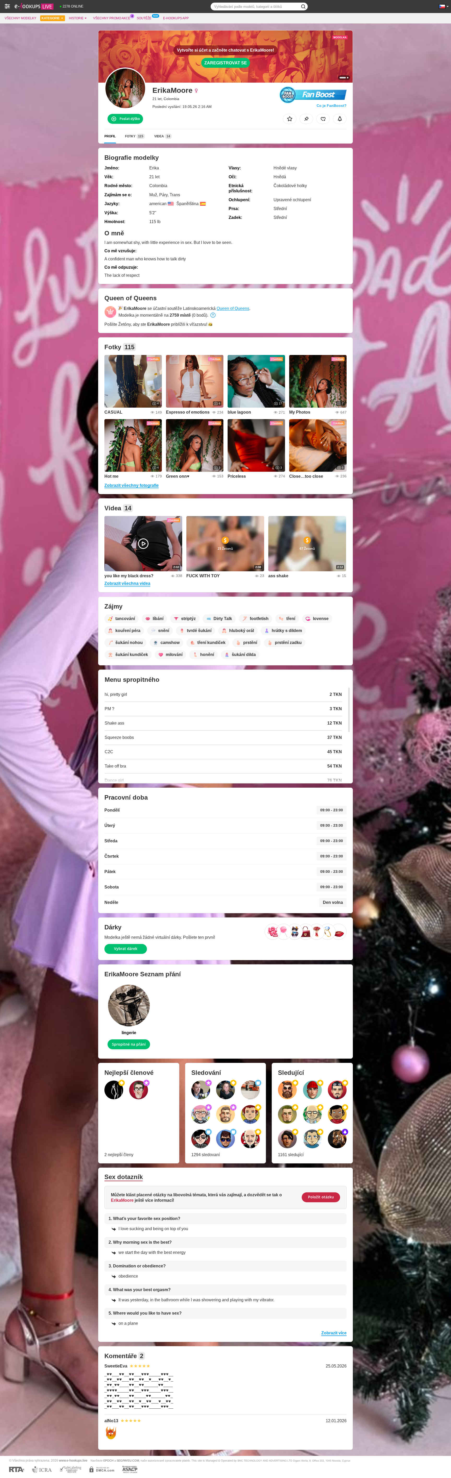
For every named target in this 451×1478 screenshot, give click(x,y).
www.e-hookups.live (73, 1460)
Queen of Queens (233, 308)
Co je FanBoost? (332, 105)
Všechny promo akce (111, 18)
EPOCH (108, 1460)
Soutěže (144, 18)
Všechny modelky (20, 18)
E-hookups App (176, 18)
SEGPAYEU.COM (128, 1460)
